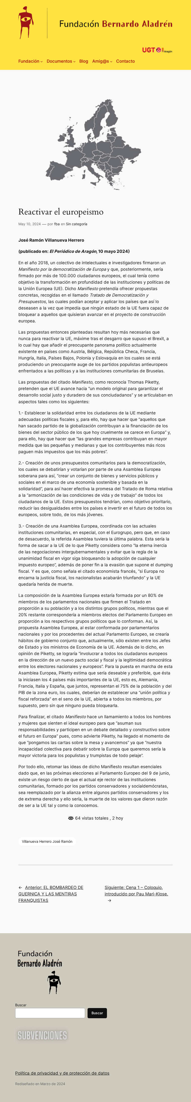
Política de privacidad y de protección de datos (62, 1073)
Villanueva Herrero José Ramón (47, 841)
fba (57, 224)
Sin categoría (76, 224)
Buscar (20, 1005)
